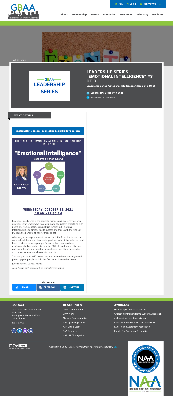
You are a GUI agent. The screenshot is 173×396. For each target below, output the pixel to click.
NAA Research (70, 331)
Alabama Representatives (75, 318)
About (64, 14)
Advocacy (142, 14)
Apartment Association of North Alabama (134, 322)
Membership (79, 14)
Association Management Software (20, 348)
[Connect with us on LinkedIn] (19, 330)
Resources (126, 14)
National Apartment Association (130, 309)
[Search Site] (160, 4)
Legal (116, 346)
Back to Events (19, 60)
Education (109, 14)
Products (158, 14)
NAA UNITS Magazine (73, 335)
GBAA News (68, 313)
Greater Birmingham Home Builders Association (138, 313)
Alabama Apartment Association (130, 318)
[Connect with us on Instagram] (25, 330)
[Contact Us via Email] (30, 330)
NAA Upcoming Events (74, 322)
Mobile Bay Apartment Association (131, 331)
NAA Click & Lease (72, 326)
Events (95, 14)
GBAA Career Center (73, 309)
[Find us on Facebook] (13, 330)
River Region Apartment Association (132, 326)
